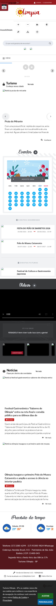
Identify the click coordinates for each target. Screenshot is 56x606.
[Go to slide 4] (31, 76)
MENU (8, 58)
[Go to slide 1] (25, 76)
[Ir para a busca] (16, 37)
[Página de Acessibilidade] (37, 32)
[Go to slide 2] (27, 76)
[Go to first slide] (52, 71)
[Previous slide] (3, 71)
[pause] (31, 67)
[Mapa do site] (27, 32)
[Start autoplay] (25, 67)
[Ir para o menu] (51, 32)
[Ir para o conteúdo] (45, 32)
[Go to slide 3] (28, 76)
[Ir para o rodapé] (22, 37)
